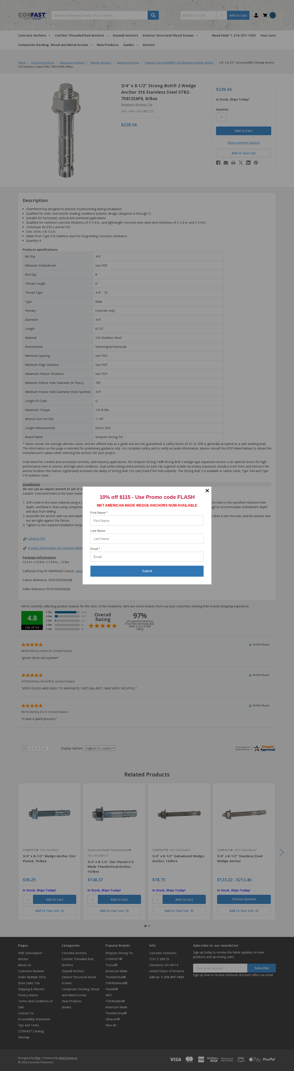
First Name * (98, 512)
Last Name (97, 530)
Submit (147, 571)
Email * (95, 548)
